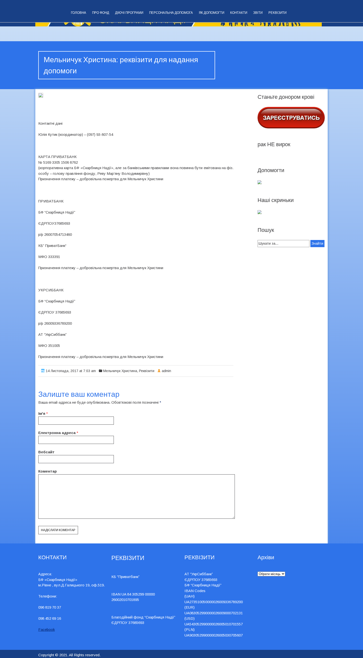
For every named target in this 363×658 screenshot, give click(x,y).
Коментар (47, 471)
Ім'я (41, 413)
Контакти (238, 13)
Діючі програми (129, 13)
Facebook (46, 629)
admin (166, 371)
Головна (78, 13)
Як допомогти (211, 13)
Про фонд (100, 13)
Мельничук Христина (120, 371)
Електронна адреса (57, 433)
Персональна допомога (171, 13)
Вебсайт (46, 452)
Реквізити (277, 13)
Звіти (257, 13)
